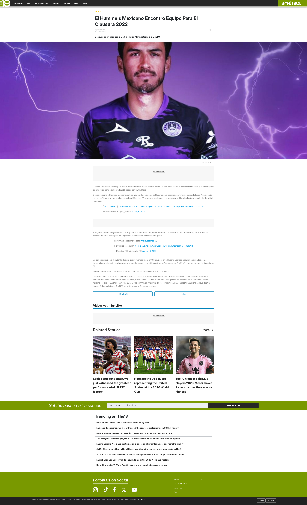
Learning (66, 3)
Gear (76, 3)
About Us (205, 479)
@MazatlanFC (110, 206)
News (29, 3)
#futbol (174, 206)
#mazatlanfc (140, 206)
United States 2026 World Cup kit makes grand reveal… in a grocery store (131, 465)
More (85, 3)
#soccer (166, 206)
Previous (123, 293)
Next (184, 293)
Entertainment (42, 3)
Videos (56, 3)
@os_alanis (140, 246)
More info (141, 499)
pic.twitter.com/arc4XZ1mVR (180, 246)
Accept (261, 500)
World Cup (18, 3)
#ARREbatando (147, 240)
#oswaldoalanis (126, 206)
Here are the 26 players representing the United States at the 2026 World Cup (134, 433)
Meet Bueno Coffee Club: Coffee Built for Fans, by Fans (122, 422)
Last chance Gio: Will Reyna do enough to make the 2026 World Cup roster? (132, 460)
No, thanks (270, 500)
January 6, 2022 (138, 211)
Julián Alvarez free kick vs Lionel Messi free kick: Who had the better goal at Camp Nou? (138, 449)
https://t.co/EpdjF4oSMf (156, 246)
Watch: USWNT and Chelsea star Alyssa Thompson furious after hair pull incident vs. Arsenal (141, 454)
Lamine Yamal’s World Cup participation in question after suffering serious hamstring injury (139, 444)
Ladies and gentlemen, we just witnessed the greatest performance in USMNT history (137, 428)
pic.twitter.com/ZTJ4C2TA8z (191, 206)
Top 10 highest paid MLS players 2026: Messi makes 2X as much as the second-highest (138, 438)
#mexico (158, 206)
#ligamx (149, 206)
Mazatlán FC (207, 162)
